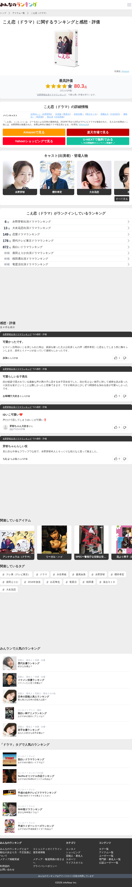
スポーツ (71, 859)
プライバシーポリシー (45, 866)
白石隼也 (55, 582)
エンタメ (22, 710)
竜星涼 (66, 114)
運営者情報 (39, 852)
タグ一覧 (104, 849)
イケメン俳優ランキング (31, 680)
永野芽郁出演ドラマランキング (51, 95)
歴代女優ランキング (29, 663)
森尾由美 (80, 574)
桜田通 (40, 117)
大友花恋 (115, 114)
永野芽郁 (47, 114)
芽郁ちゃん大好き (19, 426)
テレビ (32, 756)
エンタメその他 (36, 773)
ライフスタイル (74, 862)
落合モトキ (91, 114)
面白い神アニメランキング (32, 713)
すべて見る (122, 198)
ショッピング (73, 852)
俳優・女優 (40, 660)
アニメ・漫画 (35, 710)
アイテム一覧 (18, 13)
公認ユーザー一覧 (108, 862)
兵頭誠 (58, 114)
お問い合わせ (7, 869)
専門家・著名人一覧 (110, 859)
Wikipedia (83, 124)
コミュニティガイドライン (47, 849)
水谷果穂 (59, 117)
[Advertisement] (66, 294)
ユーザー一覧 (106, 855)
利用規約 (5, 866)
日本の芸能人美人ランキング (33, 696)
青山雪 (50, 117)
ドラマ (43, 574)
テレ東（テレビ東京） (18, 574)
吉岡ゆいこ (35, 114)
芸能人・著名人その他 (45, 693)
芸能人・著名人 (25, 660)
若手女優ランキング (29, 729)
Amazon (125, 71)
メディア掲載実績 (9, 859)
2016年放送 (34, 582)
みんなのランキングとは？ (14, 849)
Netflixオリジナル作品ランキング (36, 776)
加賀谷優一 (79, 114)
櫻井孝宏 (119, 574)
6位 (11, 429)
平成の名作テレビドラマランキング (37, 792)
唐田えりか (12, 582)
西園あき (105, 114)
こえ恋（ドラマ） (39, 13)
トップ (3, 13)
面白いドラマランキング (31, 759)
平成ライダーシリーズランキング (36, 826)
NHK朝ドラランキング (30, 809)
